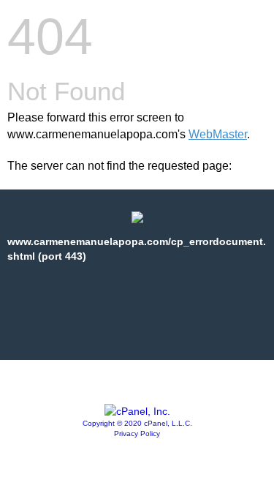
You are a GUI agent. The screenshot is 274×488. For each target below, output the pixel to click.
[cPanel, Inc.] (137, 411)
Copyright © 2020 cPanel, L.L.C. (137, 423)
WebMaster (218, 134)
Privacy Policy (137, 433)
